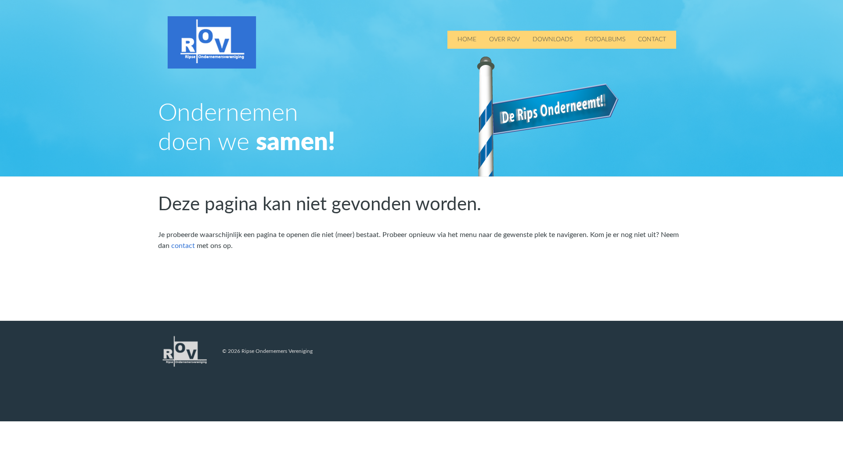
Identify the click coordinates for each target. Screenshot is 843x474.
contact (183, 245)
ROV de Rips (211, 42)
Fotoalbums (605, 39)
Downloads (553, 39)
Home (467, 39)
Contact (652, 39)
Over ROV (504, 39)
